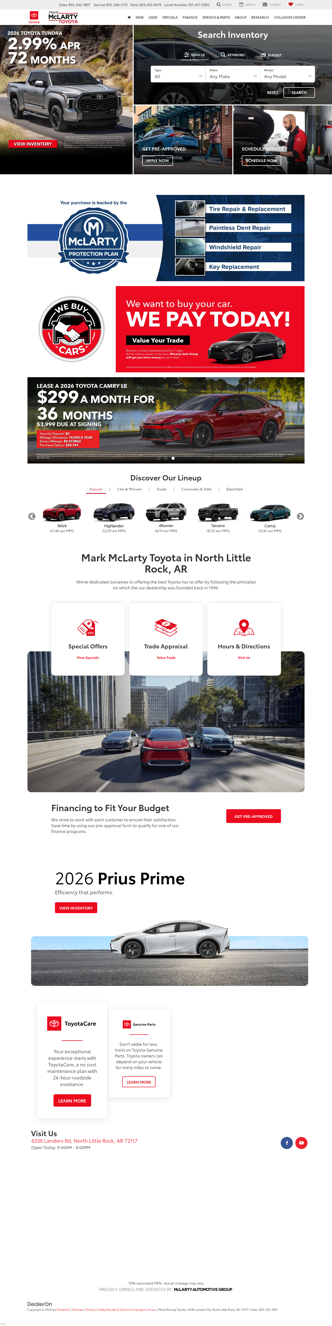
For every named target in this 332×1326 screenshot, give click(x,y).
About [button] (240, 17)
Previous (31, 516)
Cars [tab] (129, 489)
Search (299, 92)
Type (158, 70)
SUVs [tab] (196, 489)
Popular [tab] (96, 489)
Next (300, 516)
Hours (152, 1309)
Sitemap (77, 1309)
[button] (159, 458)
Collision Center (290, 17)
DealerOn (63, 1309)
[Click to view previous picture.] (48, 420)
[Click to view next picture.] (284, 420)
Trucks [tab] (161, 489)
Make (214, 70)
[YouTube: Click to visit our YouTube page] (301, 1143)
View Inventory (76, 908)
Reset (272, 92)
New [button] (140, 17)
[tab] (194, 54)
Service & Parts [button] (216, 17)
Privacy (90, 1309)
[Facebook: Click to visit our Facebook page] (287, 1143)
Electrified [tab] (235, 489)
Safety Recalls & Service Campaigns (121, 1309)
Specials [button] (170, 17)
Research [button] (260, 17)
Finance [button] (190, 17)
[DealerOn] (39, 1303)
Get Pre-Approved (254, 816)
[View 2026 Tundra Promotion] (66, 90)
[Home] (129, 17)
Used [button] (153, 17)
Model (268, 70)
